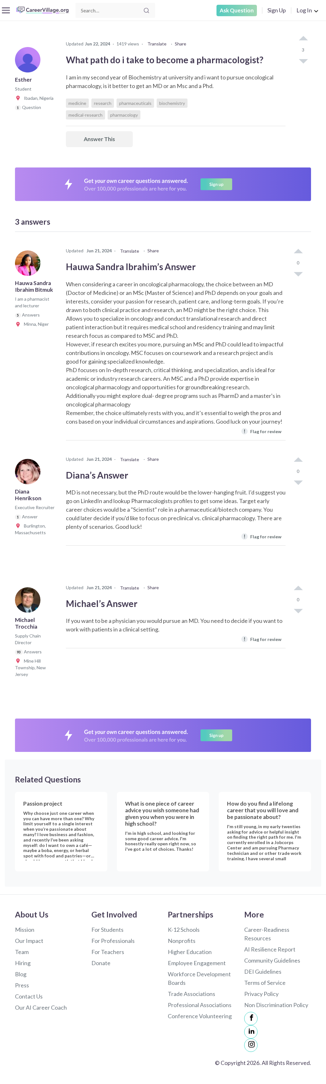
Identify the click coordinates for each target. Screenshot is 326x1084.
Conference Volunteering (200, 1015)
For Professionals (113, 940)
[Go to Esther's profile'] (29, 61)
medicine (77, 103)
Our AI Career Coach (41, 1007)
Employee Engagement (197, 962)
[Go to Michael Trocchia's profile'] (29, 602)
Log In (304, 10)
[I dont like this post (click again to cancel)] (303, 60)
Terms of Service (265, 982)
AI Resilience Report (269, 949)
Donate (100, 962)
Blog (20, 974)
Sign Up (276, 10)
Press (22, 985)
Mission (24, 929)
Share (180, 43)
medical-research (85, 115)
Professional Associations (199, 1004)
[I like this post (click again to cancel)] (303, 38)
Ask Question (237, 10)
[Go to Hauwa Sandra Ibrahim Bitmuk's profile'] (29, 265)
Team (22, 951)
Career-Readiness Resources (266, 934)
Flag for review (262, 431)
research (102, 103)
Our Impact (29, 940)
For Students (107, 929)
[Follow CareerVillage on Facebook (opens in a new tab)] (251, 1018)
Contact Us (29, 996)
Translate (157, 43)
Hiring (23, 962)
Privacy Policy (261, 993)
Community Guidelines (272, 960)
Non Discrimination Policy (276, 1004)
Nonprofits (181, 940)
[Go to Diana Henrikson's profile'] (29, 473)
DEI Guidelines (262, 971)
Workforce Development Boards (199, 978)
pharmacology (124, 115)
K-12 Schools (184, 929)
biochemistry (172, 103)
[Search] (146, 10)
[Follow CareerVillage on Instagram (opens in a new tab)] (251, 1045)
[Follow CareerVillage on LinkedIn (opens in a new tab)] (251, 1032)
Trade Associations (191, 993)
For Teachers (107, 951)
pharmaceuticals (135, 103)
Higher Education (190, 951)
